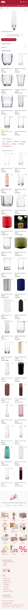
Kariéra (5, 565)
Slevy (23, 554)
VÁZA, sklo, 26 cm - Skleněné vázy (9, 336)
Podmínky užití (6, 589)
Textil (12, 5)
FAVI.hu (15, 604)
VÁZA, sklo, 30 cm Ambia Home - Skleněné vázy (12, 482)
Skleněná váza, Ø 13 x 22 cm (7, 315)
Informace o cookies (7, 591)
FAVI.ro (11, 604)
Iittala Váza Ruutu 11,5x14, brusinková (9, 231)
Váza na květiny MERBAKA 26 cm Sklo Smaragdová (13, 461)
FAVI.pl (7, 604)
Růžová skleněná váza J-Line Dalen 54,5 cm (11, 189)
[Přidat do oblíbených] (12, 54)
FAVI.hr (19, 604)
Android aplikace (8, 596)
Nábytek (3, 5)
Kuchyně (23, 531)
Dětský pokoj (5, 554)
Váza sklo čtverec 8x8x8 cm (7, 110)
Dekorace (8, 5)
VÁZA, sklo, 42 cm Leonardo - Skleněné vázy (11, 378)
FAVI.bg (13, 606)
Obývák (14, 542)
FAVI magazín (6, 584)
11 (12, 405)
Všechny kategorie (21, 5)
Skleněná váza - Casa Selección (8, 131)
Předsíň (14, 554)
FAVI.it (23, 604)
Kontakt (5, 563)
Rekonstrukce (14, 531)
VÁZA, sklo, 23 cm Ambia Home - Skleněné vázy (12, 419)
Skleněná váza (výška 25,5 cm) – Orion (10, 357)
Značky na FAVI (6, 580)
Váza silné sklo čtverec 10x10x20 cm (9, 273)
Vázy (7, 7)
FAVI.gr (17, 606)
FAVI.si (20, 606)
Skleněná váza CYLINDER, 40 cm (8, 168)
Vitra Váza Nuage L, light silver (8, 294)
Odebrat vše (8, 505)
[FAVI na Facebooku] (4, 571)
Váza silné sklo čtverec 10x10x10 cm (9, 210)
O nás (4, 576)
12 (12, 468)
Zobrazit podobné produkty (8, 39)
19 (12, 117)
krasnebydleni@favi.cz (10, 561)
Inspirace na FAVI (7, 582)
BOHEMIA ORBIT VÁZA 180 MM (8, 68)
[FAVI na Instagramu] (6, 571)
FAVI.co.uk (8, 606)
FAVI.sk (4, 604)
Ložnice (23, 542)
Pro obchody (6, 585)
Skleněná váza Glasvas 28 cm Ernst (9, 252)
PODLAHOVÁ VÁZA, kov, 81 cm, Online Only (11, 398)
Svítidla (5, 531)
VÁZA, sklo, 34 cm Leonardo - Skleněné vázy (11, 440)
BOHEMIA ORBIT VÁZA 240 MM (8, 89)
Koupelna (5, 542)
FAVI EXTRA (5, 587)
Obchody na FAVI (7, 578)
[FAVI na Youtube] (9, 571)
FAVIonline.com (5, 600)
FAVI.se (4, 606)
